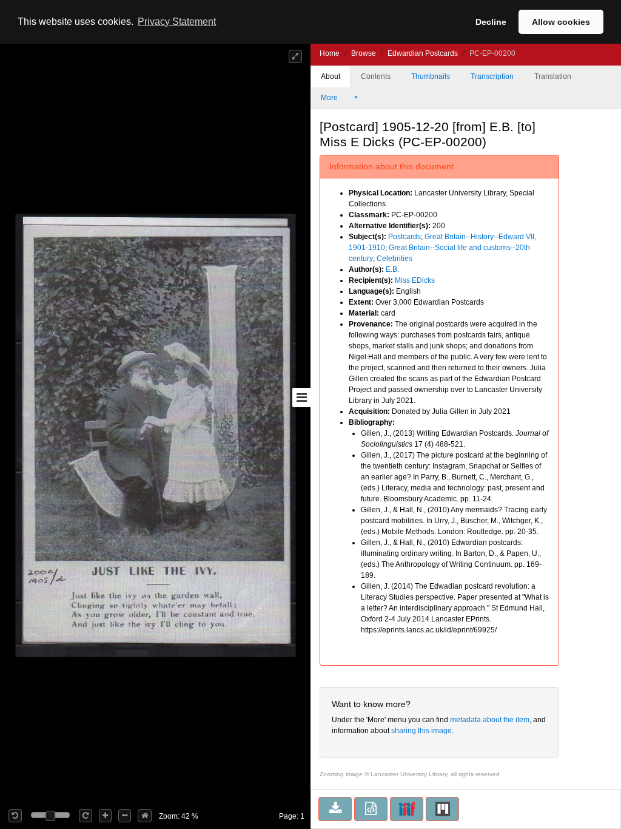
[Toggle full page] (295, 56)
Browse (363, 53)
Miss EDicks (415, 280)
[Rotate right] (85, 815)
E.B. (392, 269)
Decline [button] (490, 22)
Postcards (404, 236)
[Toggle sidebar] (301, 397)
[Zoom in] (105, 815)
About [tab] (330, 76)
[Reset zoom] (145, 815)
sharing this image (421, 730)
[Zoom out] (124, 815)
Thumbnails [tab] (430, 76)
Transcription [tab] (492, 76)
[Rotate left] (15, 815)
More (330, 97)
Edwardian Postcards (423, 53)
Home (330, 53)
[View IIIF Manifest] (406, 809)
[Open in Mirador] (442, 809)
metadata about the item (489, 720)
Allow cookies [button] (561, 22)
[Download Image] (335, 809)
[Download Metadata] (371, 809)
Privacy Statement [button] (177, 21)
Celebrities (394, 258)
